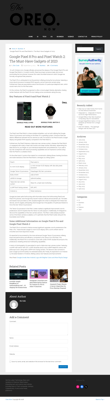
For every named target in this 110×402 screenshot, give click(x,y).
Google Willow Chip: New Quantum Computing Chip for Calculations (89, 117)
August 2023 (82, 179)
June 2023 (81, 184)
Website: (12, 354)
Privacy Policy (96, 36)
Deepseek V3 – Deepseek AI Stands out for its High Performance (89, 113)
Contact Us (82, 36)
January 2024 (82, 168)
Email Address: (14, 346)
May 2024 (81, 158)
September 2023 (83, 177)
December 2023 (83, 170)
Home (31, 36)
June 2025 (81, 140)
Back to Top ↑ (100, 399)
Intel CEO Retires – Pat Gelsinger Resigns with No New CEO (88, 127)
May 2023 (81, 186)
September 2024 (83, 151)
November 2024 (83, 147)
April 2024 (81, 161)
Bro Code (16, 65)
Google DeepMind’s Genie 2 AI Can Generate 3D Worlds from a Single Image (89, 122)
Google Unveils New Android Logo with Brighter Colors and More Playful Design (42, 257)
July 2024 (81, 156)
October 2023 (82, 175)
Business (60, 36)
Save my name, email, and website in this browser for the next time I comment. (36, 361)
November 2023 (83, 172)
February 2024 (83, 165)
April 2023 (81, 189)
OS (52, 36)
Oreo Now (9, 399)
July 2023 (81, 182)
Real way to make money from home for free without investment (90, 109)
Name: (11, 338)
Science (71, 36)
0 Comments (54, 65)
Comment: (12, 321)
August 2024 (82, 154)
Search (79, 46)
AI (37, 36)
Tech (44, 36)
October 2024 (82, 149)
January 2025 (82, 142)
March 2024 (82, 163)
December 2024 (83, 144)
